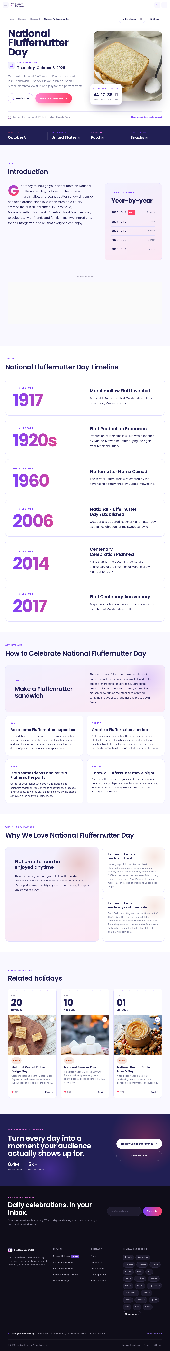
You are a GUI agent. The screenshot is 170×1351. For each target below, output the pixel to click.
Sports (154, 1300)
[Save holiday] (51, 1019)
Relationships (131, 1293)
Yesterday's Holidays (63, 1268)
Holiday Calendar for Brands (137, 1143)
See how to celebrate (51, 98)
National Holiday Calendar (66, 1275)
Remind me (22, 98)
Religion (146, 1293)
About (94, 1256)
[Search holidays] (157, 5)
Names (128, 1286)
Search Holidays (61, 1281)
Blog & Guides (98, 1281)
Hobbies (140, 1278)
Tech (137, 1307)
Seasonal (141, 1300)
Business (129, 1264)
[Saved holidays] (164, 5)
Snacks (137, 137)
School (128, 1300)
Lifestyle (153, 1278)
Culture (155, 1264)
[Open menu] (6, 5)
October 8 (35, 19)
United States (64, 137)
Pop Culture (154, 1286)
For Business (98, 1268)
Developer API (139, 1155)
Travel (147, 1307)
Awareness (143, 1257)
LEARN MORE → (154, 1333)
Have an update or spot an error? (146, 117)
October (22, 19)
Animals (128, 1257)
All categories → (132, 1314)
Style (127, 1307)
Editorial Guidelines (131, 1345)
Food (95, 137)
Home (11, 19)
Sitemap (158, 1345)
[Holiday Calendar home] (17, 5)
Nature (140, 1286)
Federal (128, 1272)
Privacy (147, 1345)
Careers (142, 1264)
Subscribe (152, 1211)
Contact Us (96, 1262)
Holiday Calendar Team (59, 117)
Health (128, 1278)
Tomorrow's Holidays (63, 1262)
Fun (149, 1272)
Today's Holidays (65, 1256)
